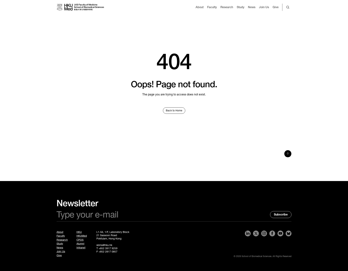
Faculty (212, 7)
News (251, 7)
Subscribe (281, 214)
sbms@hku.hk (104, 245)
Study (240, 7)
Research (226, 7)
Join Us (264, 7)
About (200, 7)
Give (276, 7)
